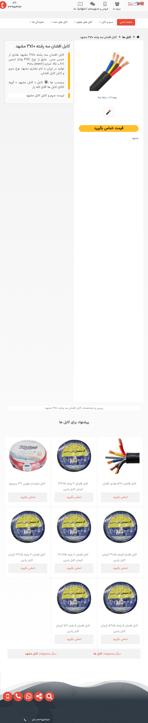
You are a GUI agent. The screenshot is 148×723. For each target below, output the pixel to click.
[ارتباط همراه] (6, 713)
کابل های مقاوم (84, 22)
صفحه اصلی (126, 22)
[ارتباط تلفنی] (16, 713)
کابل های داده (60, 22)
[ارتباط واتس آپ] (27, 713)
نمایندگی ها (37, 22)
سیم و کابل (107, 22)
